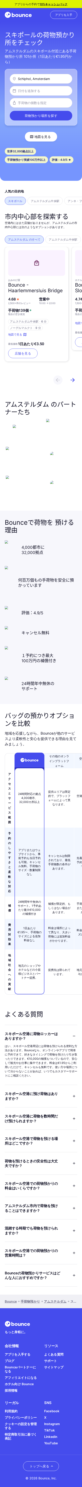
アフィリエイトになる (21, 1378)
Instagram (52, 1424)
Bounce (11, 1301)
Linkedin (50, 1437)
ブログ (9, 1361)
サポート (50, 1361)
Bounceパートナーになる (20, 1369)
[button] (41, 115)
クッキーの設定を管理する (21, 1426)
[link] (63, 15)
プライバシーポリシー (21, 1417)
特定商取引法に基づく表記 (21, 1436)
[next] (72, 380)
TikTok (49, 1430)
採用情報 (11, 1390)
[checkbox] (15, 201)
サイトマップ (53, 1367)
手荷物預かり (30, 1301)
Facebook (51, 1411)
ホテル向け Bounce (19, 1384)
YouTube (51, 1443)
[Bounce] (18, 15)
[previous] (57, 380)
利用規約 (11, 1411)
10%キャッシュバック (53, 4)
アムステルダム (55, 1301)
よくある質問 (53, 1354)
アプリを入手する (17, 1354)
